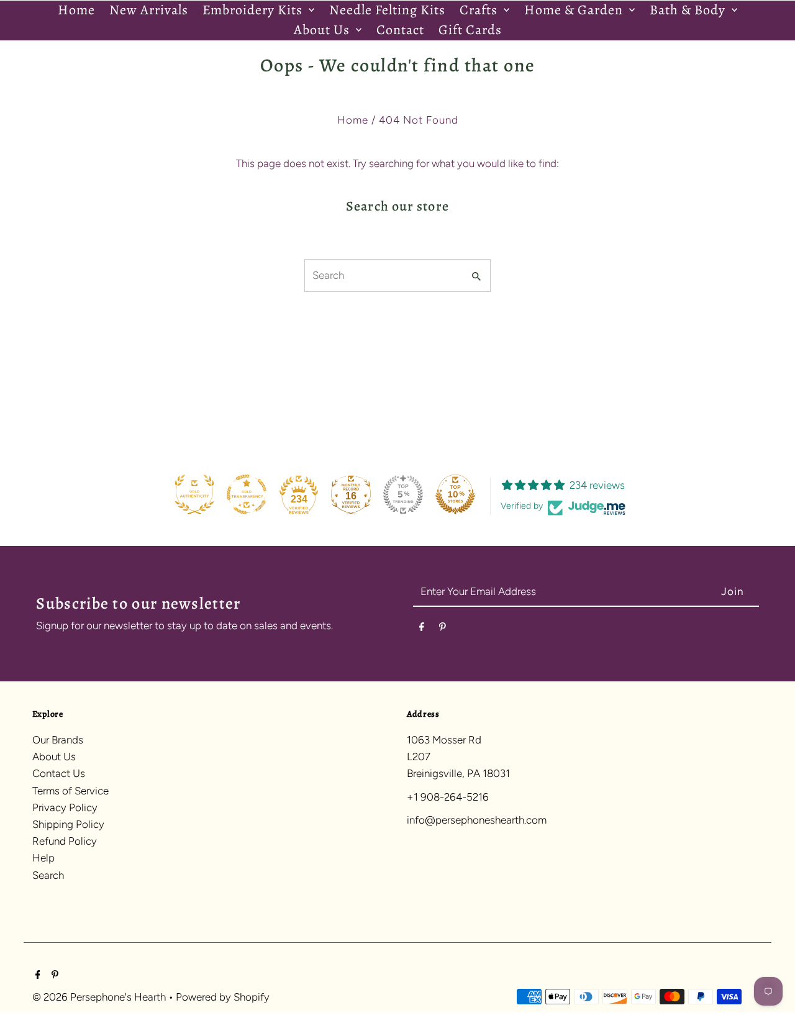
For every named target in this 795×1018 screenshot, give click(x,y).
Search (48, 875)
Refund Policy (64, 841)
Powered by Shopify (223, 996)
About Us (54, 756)
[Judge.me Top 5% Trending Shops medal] (403, 494)
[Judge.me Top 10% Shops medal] (455, 494)
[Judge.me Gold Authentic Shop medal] (194, 494)
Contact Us (58, 773)
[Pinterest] (442, 628)
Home (352, 120)
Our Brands (57, 740)
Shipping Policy (68, 824)
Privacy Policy (65, 807)
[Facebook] (421, 628)
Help (43, 858)
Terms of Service (70, 790)
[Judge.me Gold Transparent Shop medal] (246, 494)
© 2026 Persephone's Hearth (100, 996)
